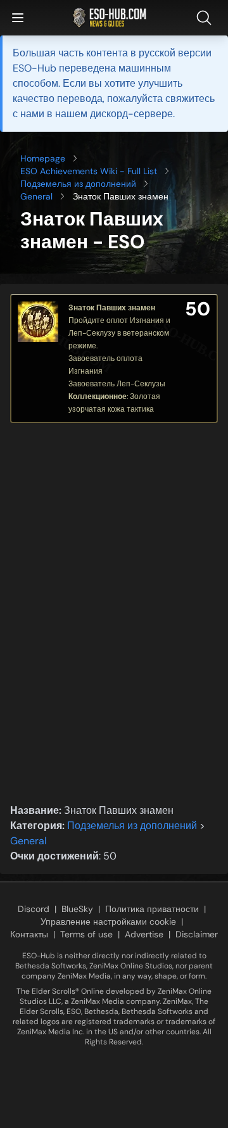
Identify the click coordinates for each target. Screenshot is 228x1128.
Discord (33, 909)
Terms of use (86, 934)
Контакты (29, 934)
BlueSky (77, 909)
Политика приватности (152, 909)
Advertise (144, 934)
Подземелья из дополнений (78, 183)
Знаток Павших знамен (111, 308)
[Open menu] (17, 17)
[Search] (206, 17)
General (36, 196)
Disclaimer (196, 934)
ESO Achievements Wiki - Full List (88, 171)
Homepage (42, 158)
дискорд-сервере (131, 113)
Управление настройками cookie (108, 921)
